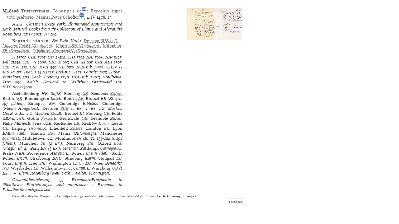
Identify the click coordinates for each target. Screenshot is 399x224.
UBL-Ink (80, 77)
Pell (6, 62)
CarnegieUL (111, 148)
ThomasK (37, 128)
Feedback (236, 201)
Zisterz (76, 128)
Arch (76, 138)
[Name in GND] (84, 11)
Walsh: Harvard (42, 82)
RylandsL (11, 138)
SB (85, 93)
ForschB (48, 118)
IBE (90, 57)
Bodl (118, 143)
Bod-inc (63, 72)
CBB (32, 57)
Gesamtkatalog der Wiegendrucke (36, 196)
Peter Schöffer (65, 17)
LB (76, 123)
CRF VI (29, 62)
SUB (64, 108)
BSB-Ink (84, 67)
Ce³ (51, 57)
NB (5, 168)
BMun (116, 93)
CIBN (111, 67)
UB (106, 113)
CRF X (55, 62)
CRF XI (78, 62)
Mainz (42, 17)
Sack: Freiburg (45, 77)
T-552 (98, 67)
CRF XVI (11, 67)
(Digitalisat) (78, 45)
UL (5, 128)
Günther (91, 72)
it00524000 (22, 87)
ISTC (7, 87)
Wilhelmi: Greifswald (91, 82)
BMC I (30, 72)
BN (51, 133)
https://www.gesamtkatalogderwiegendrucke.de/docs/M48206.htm (108, 196)
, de (51, 11)
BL (106, 128)
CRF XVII (39, 67)
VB (62, 67)
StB (90, 143)
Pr (13, 72)
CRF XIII (104, 62)
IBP (109, 57)
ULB (79, 98)
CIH (71, 57)
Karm (104, 123)
